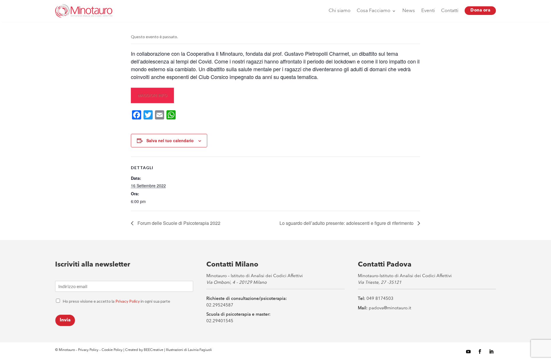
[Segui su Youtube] (468, 351)
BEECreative (153, 350)
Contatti (449, 10)
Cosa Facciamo (373, 10)
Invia (65, 320)
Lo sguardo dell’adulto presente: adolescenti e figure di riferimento (347, 223)
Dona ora (480, 10)
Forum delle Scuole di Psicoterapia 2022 (178, 223)
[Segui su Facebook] (479, 351)
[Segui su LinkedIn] (491, 351)
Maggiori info (152, 95)
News (408, 10)
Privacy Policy (127, 301)
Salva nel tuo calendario (170, 140)
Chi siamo (339, 10)
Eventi (428, 10)
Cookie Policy (112, 350)
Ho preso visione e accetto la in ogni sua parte (116, 301)
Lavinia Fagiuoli (200, 350)
